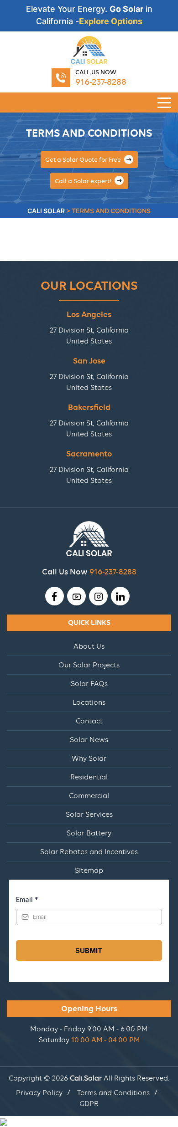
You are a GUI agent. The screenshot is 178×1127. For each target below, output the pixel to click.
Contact (89, 721)
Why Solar (89, 758)
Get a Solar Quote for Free (83, 159)
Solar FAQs (89, 684)
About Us (89, 646)
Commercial (89, 796)
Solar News (89, 740)
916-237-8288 (100, 82)
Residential (89, 777)
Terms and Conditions (113, 1093)
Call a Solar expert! (84, 180)
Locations (89, 702)
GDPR (89, 1104)
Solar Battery (89, 833)
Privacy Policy (39, 1093)
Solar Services (89, 814)
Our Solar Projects (89, 665)
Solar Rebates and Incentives (89, 852)
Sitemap (89, 870)
